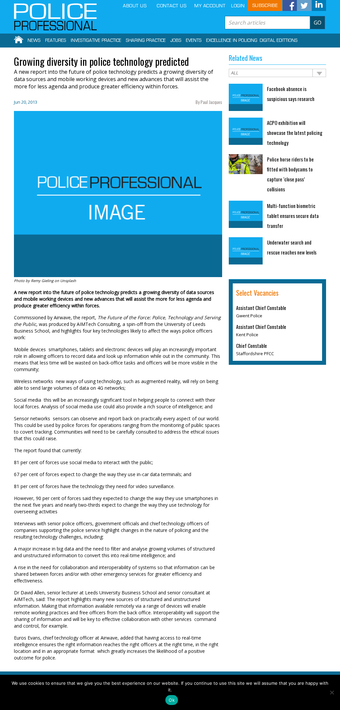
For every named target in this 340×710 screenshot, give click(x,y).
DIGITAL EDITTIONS (279, 40)
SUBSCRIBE (265, 5)
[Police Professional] (55, 17)
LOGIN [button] (238, 6)
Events (194, 40)
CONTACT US (171, 6)
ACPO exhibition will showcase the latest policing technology (294, 132)
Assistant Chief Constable (261, 307)
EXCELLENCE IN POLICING (231, 40)
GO (317, 22)
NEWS (34, 40)
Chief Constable (251, 345)
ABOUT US (134, 6)
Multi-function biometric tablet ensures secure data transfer (293, 215)
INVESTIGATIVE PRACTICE (96, 40)
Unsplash (68, 280)
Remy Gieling (42, 280)
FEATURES (55, 40)
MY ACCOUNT (209, 6)
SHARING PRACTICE (146, 40)
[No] (331, 692)
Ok (172, 700)
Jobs (175, 40)
